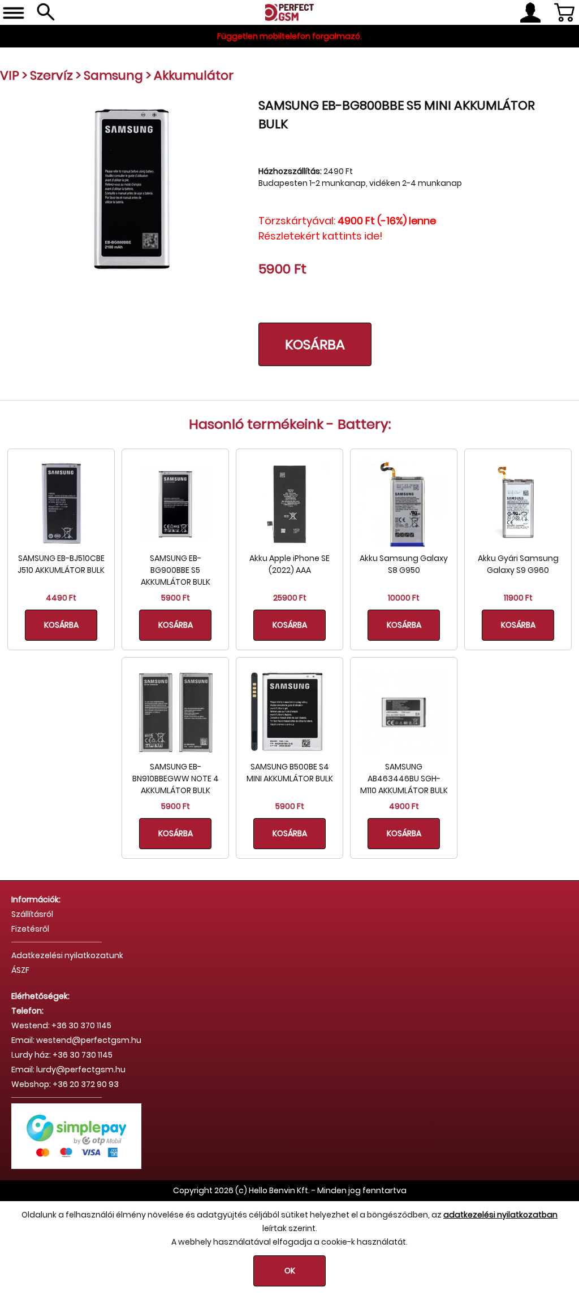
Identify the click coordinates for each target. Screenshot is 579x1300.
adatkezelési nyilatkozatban (500, 1214)
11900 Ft (518, 597)
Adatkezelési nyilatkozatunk (67, 955)
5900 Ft (175, 597)
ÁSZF (20, 970)
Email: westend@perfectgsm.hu (76, 1040)
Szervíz (51, 75)
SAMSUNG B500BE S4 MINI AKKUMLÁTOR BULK (290, 772)
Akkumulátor (194, 75)
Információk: (36, 899)
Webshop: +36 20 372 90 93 (65, 1084)
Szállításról (32, 914)
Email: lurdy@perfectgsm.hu (68, 1069)
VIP (9, 75)
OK (289, 1270)
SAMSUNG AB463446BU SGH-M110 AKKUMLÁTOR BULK (404, 778)
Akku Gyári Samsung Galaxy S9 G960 (518, 564)
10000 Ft (404, 597)
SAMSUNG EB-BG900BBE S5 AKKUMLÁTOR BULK (175, 570)
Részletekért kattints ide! (320, 236)
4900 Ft (404, 806)
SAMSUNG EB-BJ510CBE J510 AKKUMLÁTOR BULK (61, 564)
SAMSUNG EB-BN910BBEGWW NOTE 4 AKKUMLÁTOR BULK (175, 778)
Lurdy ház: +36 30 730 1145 (62, 1054)
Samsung (113, 75)
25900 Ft (289, 597)
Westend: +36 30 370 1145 (61, 1025)
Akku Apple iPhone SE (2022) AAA (289, 564)
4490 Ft (61, 597)
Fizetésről (30, 928)
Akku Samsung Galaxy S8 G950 (404, 564)
